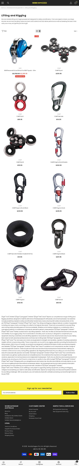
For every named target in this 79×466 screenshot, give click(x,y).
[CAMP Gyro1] (20, 96)
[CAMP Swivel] (59, 279)
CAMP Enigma (20, 299)
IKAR (20, 68)
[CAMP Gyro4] (59, 50)
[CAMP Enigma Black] (59, 234)
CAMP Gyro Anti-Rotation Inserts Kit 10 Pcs (20, 254)
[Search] (8, 3)
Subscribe (70, 393)
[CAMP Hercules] (59, 96)
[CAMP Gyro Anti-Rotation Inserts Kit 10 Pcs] (20, 234)
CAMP (59, 68)
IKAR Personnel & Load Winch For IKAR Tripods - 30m (20, 70)
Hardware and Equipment (15, 8)
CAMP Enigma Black (59, 254)
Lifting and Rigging (31, 8)
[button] (37, 31)
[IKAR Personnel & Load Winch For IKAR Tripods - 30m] (20, 50)
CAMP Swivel (59, 299)
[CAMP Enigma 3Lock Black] (20, 188)
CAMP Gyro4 (59, 70)
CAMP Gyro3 (20, 162)
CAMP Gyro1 (20, 116)
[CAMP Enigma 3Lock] (59, 188)
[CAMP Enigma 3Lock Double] (59, 142)
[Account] (71, 3)
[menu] (2, 3)
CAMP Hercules (58, 116)
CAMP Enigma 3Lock (59, 208)
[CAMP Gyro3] (20, 142)
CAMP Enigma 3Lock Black (20, 208)
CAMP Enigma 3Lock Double (59, 162)
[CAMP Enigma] (20, 279)
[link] (20, 463)
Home (3, 8)
